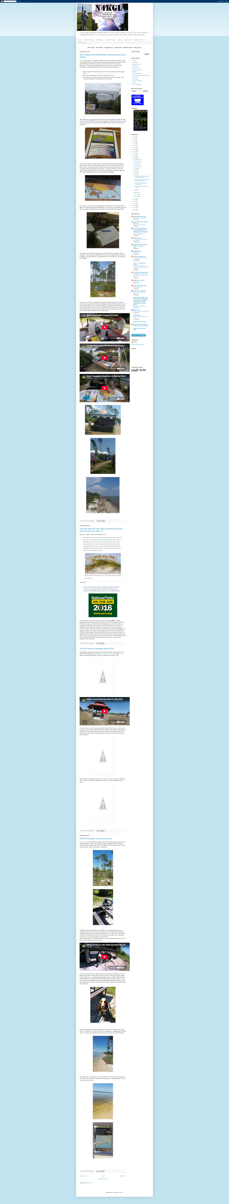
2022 (134, 145)
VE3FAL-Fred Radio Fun (139, 256)
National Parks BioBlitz (100, 539)
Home (80, 39)
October (136, 164)
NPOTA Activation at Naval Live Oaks (96, 838)
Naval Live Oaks (84, 842)
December (137, 159)
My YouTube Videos (138, 69)
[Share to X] (101, 521)
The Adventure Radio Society (140, 272)
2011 (134, 207)
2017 (134, 155)
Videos (120, 39)
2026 (134, 137)
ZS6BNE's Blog (137, 251)
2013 (134, 203)
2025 (134, 139)
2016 (134, 158)
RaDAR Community (137, 80)
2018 (134, 153)
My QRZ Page (136, 68)
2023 (134, 143)
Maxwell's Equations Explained (140, 217)
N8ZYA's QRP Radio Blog (139, 285)
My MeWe (135, 66)
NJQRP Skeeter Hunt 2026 (139, 224)
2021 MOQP (136, 281)
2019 (134, 151)
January (136, 196)
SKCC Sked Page (137, 84)
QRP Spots (135, 79)
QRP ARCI (135, 77)
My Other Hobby (138, 39)
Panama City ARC (137, 73)
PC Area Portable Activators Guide (141, 75)
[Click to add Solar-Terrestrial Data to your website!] (140, 130)
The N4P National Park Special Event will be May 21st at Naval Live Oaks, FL (101, 530)
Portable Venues (110, 39)
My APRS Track (136, 64)
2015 (134, 199)
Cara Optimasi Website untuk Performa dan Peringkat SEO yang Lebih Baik (140, 267)
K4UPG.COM (136, 315)
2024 (134, 141)
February (136, 194)
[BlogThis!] (99, 521)
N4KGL (135, 342)
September (137, 166)
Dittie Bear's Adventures (139, 321)
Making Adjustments (137, 287)
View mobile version (103, 1179)
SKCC (134, 82)
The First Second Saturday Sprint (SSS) (97, 648)
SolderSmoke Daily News (139, 216)
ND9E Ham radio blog (138, 280)
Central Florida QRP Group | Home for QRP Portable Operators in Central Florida (140, 230)
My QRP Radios (88, 39)
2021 (134, 147)
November (137, 161)
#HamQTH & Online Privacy (139, 306)
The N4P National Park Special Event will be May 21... (141, 180)
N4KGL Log (81, 42)
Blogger (121, 1192)
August (136, 168)
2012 (134, 205)
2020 (134, 149)
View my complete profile (137, 344)
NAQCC (135, 71)
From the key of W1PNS (139, 291)
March (136, 192)
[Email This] (97, 521)
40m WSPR (135, 252)
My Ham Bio (128, 39)
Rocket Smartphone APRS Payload (141, 311)
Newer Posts (83, 1176)
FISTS (134, 60)
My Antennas (99, 39)
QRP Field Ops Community (106, 653)
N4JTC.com (136, 310)
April (135, 190)
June (135, 172)
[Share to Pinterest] (104, 521)
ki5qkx (134, 247)
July (135, 170)
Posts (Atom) (89, 1182)
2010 (134, 209)
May (135, 174)
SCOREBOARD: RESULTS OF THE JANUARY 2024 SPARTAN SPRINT (140, 275)
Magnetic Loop (137, 238)
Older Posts (123, 1176)
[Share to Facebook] (102, 521)
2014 (134, 201)
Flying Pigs (135, 62)
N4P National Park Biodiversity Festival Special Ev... (141, 177)
